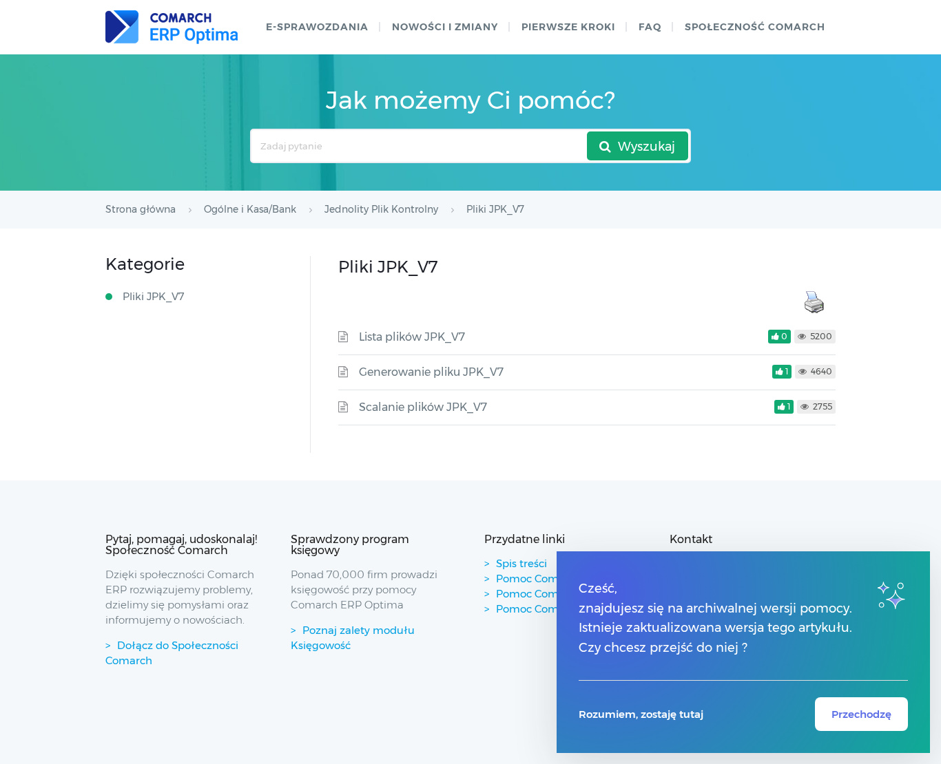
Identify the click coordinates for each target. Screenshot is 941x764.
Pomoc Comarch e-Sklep (559, 593)
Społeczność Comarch (755, 27)
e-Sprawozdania (317, 27)
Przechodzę (861, 714)
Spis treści (521, 563)
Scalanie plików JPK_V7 (423, 407)
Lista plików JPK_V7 (412, 336)
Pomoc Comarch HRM (553, 608)
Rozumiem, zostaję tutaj (641, 714)
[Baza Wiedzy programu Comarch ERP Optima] (171, 27)
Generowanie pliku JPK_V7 (431, 372)
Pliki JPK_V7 (154, 296)
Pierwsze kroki (568, 27)
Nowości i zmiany (445, 27)
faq (650, 27)
